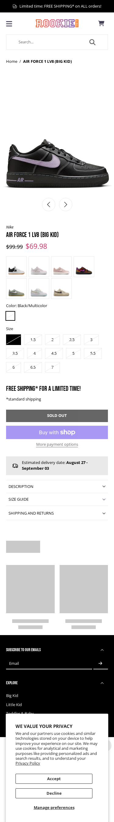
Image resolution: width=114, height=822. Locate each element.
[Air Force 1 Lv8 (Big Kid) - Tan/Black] (61, 288)
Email (14, 663)
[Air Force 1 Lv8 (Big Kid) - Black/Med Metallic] (84, 266)
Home (11, 61)
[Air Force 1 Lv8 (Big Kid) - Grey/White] (16, 288)
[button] (57, 416)
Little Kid (14, 704)
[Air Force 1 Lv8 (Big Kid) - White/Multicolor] (39, 288)
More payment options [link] (57, 445)
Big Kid (12, 695)
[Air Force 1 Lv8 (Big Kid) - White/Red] (39, 266)
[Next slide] (65, 204)
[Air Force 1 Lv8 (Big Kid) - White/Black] (16, 266)
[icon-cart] (101, 23)
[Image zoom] (57, 137)
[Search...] (92, 42)
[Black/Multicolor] (10, 316)
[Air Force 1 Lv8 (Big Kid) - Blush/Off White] (61, 266)
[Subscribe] (100, 663)
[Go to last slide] (48, 204)
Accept (54, 778)
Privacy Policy (28, 763)
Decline (54, 793)
